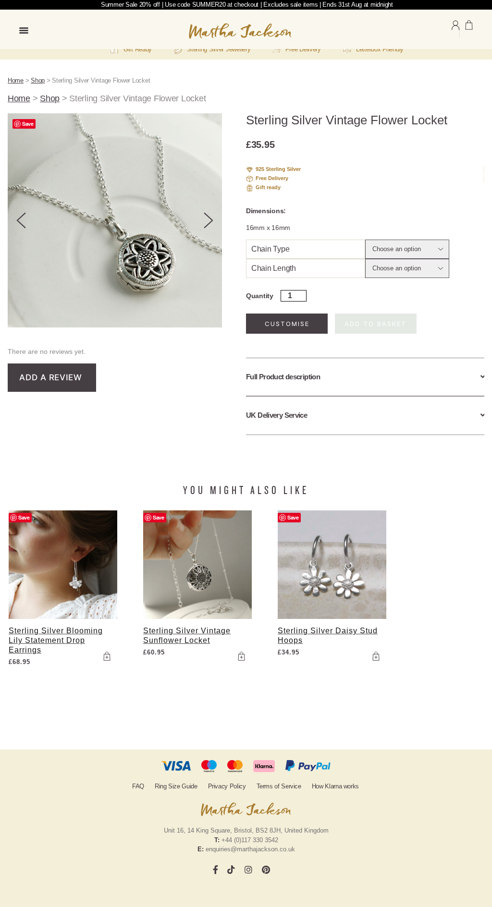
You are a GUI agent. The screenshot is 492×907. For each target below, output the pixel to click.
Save (28, 123)
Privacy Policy (227, 786)
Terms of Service (279, 786)
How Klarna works (335, 786)
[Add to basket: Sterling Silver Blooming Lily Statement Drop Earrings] (106, 655)
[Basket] (469, 30)
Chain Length (273, 268)
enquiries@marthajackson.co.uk (250, 849)
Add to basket (375, 323)
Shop (38, 80)
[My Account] (455, 30)
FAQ (138, 786)
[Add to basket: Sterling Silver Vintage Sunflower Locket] (241, 655)
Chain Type (270, 249)
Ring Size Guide (176, 786)
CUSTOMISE (287, 323)
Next (208, 220)
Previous (21, 220)
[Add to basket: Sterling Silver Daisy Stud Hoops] (375, 655)
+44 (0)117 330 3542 (249, 840)
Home (16, 80)
